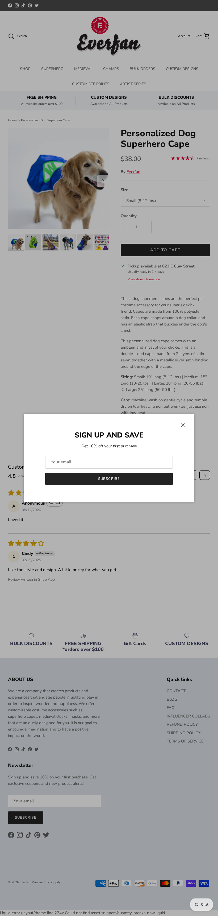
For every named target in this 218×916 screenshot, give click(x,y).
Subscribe (109, 478)
